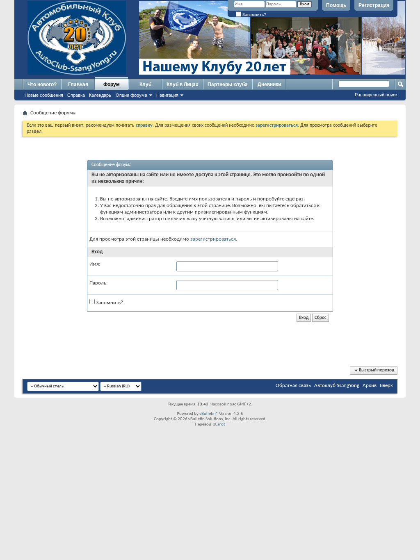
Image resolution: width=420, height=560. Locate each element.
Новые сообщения (44, 95)
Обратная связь (293, 385)
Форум (111, 84)
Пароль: (98, 283)
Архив (370, 385)
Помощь (336, 5)
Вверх (386, 385)
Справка (76, 95)
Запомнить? (253, 14)
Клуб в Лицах (183, 84)
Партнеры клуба (228, 84)
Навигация (167, 95)
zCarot (219, 424)
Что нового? (42, 84)
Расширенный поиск (376, 94)
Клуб (145, 84)
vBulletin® (208, 414)
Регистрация (373, 5)
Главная (78, 84)
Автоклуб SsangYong (336, 385)
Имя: (94, 264)
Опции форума (131, 95)
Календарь (100, 95)
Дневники (269, 84)
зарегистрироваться (213, 239)
